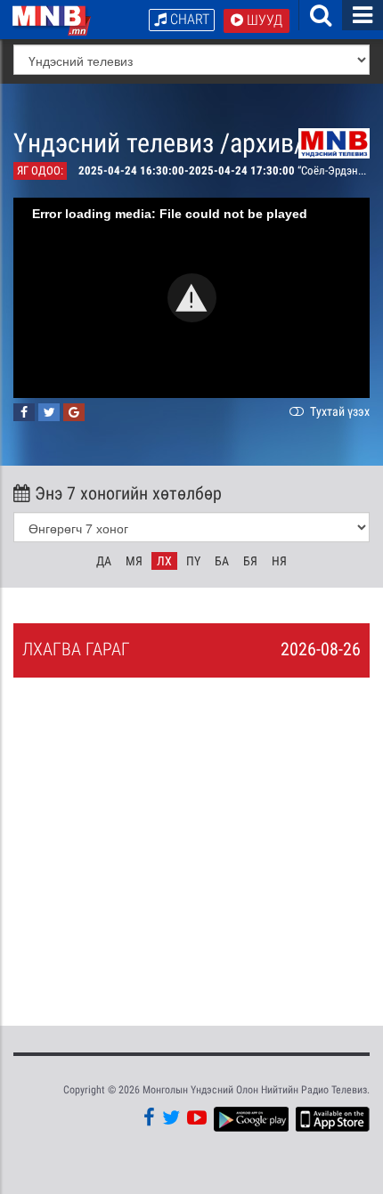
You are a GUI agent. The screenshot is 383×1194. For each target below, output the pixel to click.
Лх (164, 561)
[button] (191, 297)
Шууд (262, 20)
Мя (134, 561)
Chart (188, 19)
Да (103, 561)
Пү (193, 561)
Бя (250, 561)
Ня (279, 561)
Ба (222, 561)
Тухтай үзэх (338, 411)
